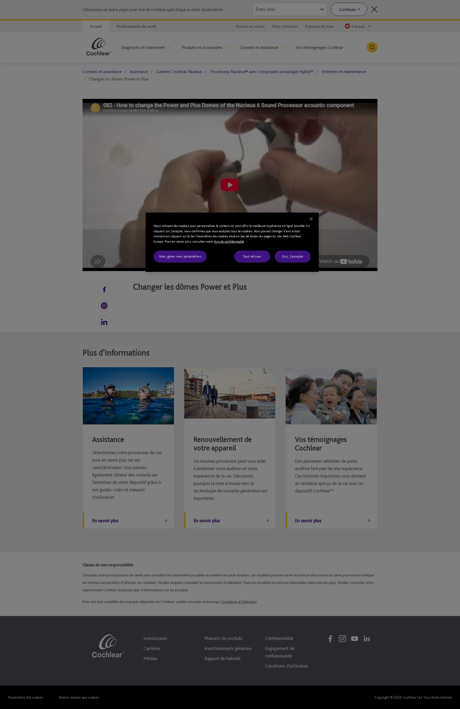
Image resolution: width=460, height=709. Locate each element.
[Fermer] (311, 219)
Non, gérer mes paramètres (180, 256)
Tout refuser (252, 256)
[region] (232, 242)
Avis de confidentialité (229, 241)
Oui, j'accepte (292, 256)
